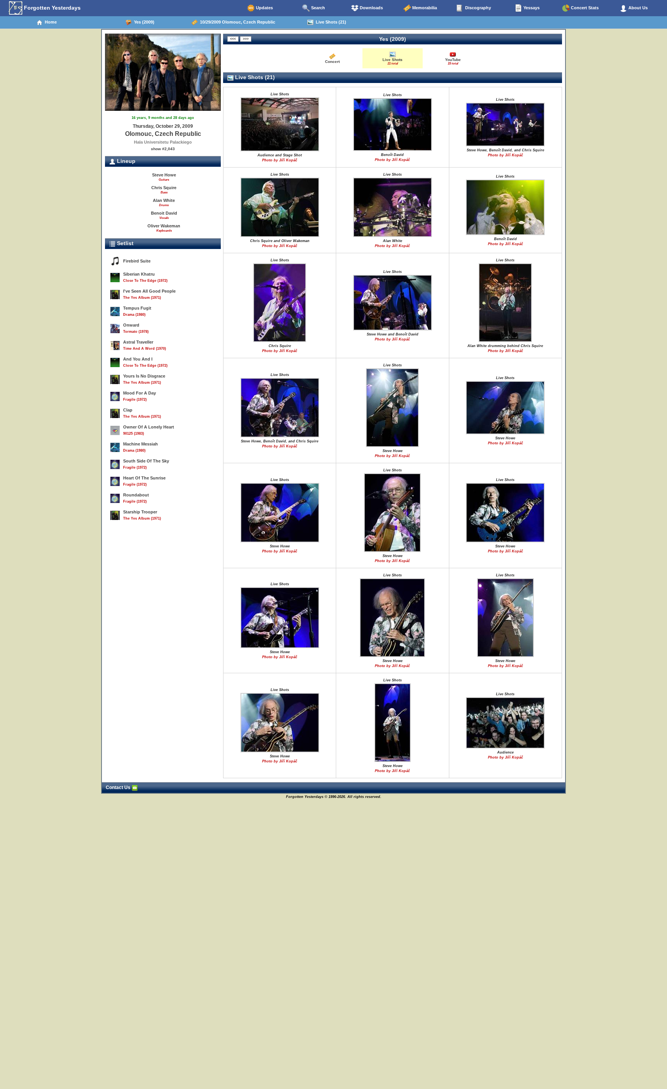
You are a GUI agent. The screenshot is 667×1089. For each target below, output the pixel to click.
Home (49, 22)
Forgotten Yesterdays (51, 8)
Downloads (371, 7)
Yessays (531, 7)
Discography (477, 7)
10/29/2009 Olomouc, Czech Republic (236, 22)
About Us (637, 7)
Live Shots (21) (329, 22)
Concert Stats (584, 7)
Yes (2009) (143, 22)
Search (317, 7)
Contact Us (119, 787)
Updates (264, 7)
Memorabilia (424, 7)
